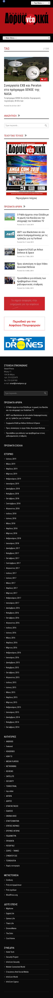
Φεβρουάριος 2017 (13, 598)
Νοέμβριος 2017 (12, 553)
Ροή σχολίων (11, 890)
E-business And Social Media (17, 972)
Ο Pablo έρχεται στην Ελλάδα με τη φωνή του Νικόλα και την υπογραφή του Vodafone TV (33, 217)
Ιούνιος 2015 (11, 687)
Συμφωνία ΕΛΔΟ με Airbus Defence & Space (23, 423)
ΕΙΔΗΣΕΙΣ (9, 811)
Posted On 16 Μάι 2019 (25, 271)
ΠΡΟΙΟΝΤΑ (10, 841)
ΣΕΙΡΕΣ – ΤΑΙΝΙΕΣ (12, 851)
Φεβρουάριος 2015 (13, 707)
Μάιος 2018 (10, 523)
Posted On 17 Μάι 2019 (25, 256)
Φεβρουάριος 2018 (13, 538)
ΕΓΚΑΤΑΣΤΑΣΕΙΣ (12, 806)
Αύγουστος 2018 (12, 508)
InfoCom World (12, 977)
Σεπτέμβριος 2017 (13, 563)
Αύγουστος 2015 (12, 677)
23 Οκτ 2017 (16, 106)
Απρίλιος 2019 (11, 469)
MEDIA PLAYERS (12, 761)
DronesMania (11, 928)
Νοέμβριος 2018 (12, 494)
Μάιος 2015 (10, 692)
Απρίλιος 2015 (11, 697)
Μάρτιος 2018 (11, 533)
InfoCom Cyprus (12, 982)
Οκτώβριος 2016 (12, 618)
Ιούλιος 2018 (11, 513)
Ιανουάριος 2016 (12, 657)
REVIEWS (9, 771)
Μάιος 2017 (10, 583)
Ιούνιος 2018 (11, 518)
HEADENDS (10, 751)
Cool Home (10, 938)
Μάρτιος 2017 (11, 593)
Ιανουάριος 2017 (12, 603)
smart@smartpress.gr (18, 383)
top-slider (9, 791)
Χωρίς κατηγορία (13, 866)
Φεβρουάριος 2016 (13, 653)
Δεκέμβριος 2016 (13, 608)
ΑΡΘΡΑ (9, 796)
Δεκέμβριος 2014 (13, 717)
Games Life (10, 918)
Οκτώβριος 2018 (12, 498)
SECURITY (10, 781)
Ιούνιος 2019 (11, 459)
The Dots (9, 933)
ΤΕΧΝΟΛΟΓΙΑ (11, 861)
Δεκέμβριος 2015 (13, 662)
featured (9, 746)
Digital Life (10, 913)
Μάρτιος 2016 (11, 648)
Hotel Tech (10, 952)
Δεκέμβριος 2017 (13, 548)
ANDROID (9, 741)
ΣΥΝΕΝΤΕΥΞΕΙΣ (11, 856)
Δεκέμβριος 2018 (13, 489)
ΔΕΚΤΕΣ (9, 801)
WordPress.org (12, 895)
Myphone (9, 908)
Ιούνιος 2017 (11, 578)
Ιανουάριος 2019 (12, 484)
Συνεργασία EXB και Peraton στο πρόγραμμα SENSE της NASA (22, 90)
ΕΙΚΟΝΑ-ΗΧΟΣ (11, 816)
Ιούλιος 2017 (11, 573)
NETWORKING (11, 766)
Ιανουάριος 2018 (12, 543)
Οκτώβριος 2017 (12, 558)
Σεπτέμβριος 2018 (13, 503)
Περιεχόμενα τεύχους (26, 198)
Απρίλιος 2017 (11, 588)
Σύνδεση (9, 880)
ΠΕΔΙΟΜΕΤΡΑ (11, 836)
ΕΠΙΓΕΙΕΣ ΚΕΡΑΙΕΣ (12, 826)
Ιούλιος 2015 (11, 682)
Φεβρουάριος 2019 (13, 479)
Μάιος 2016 (10, 638)
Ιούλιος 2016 (11, 628)
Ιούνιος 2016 (11, 633)
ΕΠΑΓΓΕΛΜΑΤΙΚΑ (12, 821)
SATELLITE (10, 776)
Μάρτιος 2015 (11, 702)
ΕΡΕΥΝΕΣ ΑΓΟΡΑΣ (13, 831)
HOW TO (9, 756)
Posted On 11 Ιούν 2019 (25, 225)
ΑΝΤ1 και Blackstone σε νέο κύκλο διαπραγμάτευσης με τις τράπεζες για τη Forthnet (32, 235)
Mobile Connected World (15, 967)
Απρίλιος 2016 (11, 643)
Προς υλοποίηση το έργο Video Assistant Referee (25, 428)
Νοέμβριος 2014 (12, 722)
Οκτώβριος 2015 (12, 672)
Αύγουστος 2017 (12, 568)
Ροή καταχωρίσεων (13, 885)
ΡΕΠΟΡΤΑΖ (10, 846)
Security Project (12, 957)
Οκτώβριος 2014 (12, 727)
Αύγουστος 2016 (12, 623)
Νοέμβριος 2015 (12, 667)
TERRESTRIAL (11, 786)
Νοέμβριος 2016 (12, 613)
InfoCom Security (13, 962)
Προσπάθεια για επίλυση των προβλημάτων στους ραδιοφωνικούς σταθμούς (31, 281)
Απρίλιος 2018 (11, 528)
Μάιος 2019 (10, 464)
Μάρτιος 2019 (11, 474)
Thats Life (10, 923)
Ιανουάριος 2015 (12, 712)
